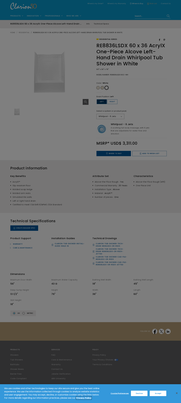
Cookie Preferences (120, 393)
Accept (158, 393)
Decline (139, 393)
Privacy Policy (83, 397)
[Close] (177, 393)
